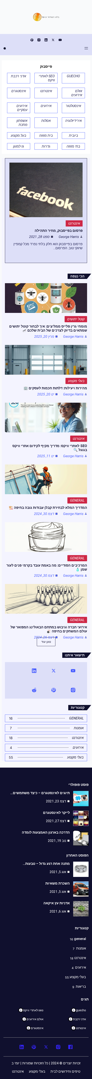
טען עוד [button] (46, 641)
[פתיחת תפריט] (86, 48)
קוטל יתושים (76, 319)
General (77, 500)
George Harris (69, 237)
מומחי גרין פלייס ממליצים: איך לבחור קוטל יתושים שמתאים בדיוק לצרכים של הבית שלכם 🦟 (48, 328)
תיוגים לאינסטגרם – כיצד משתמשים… (40, 793)
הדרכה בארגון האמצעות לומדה (46, 832)
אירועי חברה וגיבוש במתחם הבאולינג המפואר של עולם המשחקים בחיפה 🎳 (48, 629)
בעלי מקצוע (76, 381)
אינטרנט (74, 223)
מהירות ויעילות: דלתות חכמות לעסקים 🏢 (55, 388)
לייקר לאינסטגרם (56, 813)
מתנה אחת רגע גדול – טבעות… (46, 864)
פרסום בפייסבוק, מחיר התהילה (59, 231)
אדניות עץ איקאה (56, 903)
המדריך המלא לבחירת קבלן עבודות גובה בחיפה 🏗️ (48, 508)
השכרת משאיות (57, 883)
